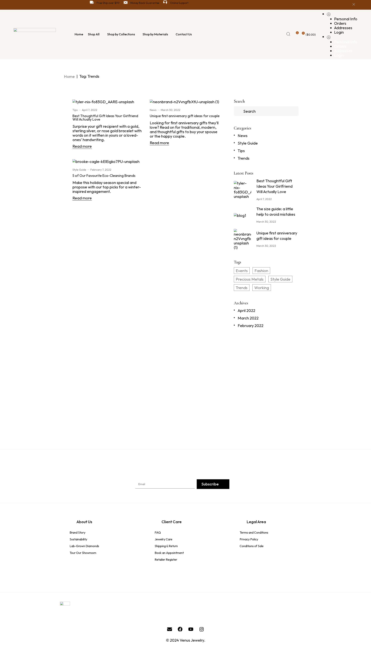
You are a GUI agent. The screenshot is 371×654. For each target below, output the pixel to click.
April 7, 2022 (89, 110)
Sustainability (78, 539)
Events (242, 270)
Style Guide (79, 169)
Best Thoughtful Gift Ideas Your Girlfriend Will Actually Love (105, 118)
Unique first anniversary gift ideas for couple (185, 116)
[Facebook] (180, 629)
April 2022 (246, 310)
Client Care (172, 521)
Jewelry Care (163, 539)
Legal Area (256, 521)
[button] (266, 415)
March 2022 (248, 318)
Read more (82, 146)
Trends (243, 158)
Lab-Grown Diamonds (84, 546)
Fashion (261, 270)
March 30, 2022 (170, 110)
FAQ (158, 532)
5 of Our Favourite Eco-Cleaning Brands (103, 175)
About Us (84, 521)
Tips (75, 110)
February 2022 (250, 325)
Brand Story (77, 532)
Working (261, 287)
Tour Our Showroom (83, 553)
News (153, 110)
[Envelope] (169, 629)
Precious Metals (250, 279)
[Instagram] (201, 629)
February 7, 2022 (100, 169)
